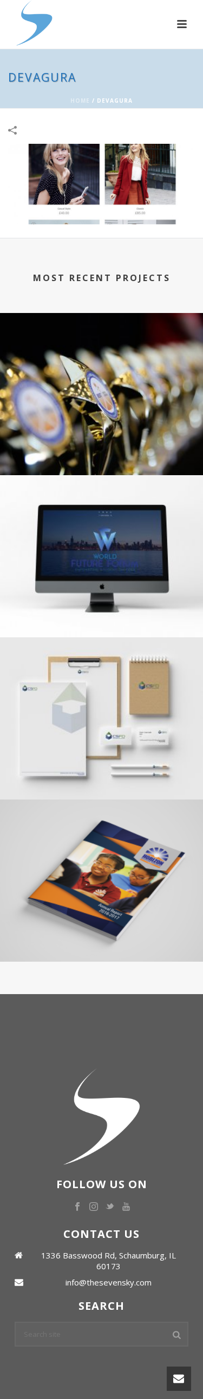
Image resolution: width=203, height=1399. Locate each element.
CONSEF (101, 435)
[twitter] (110, 1207)
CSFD (102, 759)
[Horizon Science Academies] (101, 844)
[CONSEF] (101, 357)
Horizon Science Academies (101, 921)
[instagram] (93, 1207)
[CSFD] (101, 682)
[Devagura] (101, 183)
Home (80, 100)
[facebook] (77, 1207)
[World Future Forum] (101, 519)
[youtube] (126, 1207)
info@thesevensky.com (109, 1282)
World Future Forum (101, 597)
